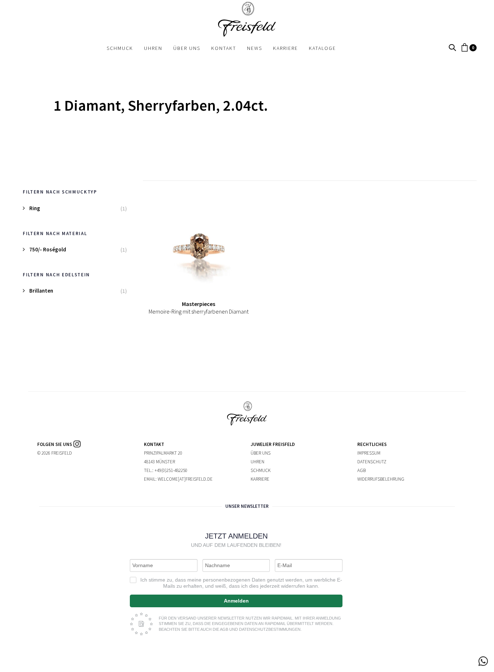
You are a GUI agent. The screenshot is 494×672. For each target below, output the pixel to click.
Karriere (260, 479)
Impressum (368, 453)
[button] (452, 47)
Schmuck (261, 470)
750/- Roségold (47, 249)
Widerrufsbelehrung (380, 479)
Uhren (257, 462)
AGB (361, 470)
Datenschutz (371, 462)
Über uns (261, 453)
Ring (34, 208)
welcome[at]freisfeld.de (185, 479)
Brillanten (41, 290)
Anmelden (236, 601)
